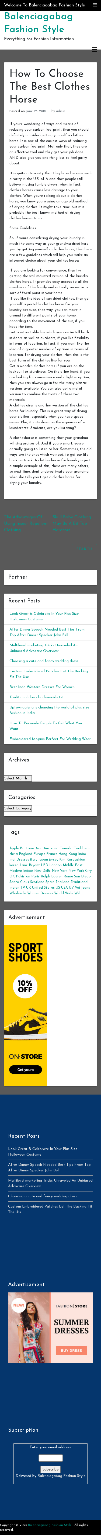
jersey (53, 859)
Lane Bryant (30, 865)
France (51, 854)
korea (14, 865)
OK (12, 876)
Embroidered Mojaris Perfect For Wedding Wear (50, 739)
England (25, 854)
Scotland (37, 882)
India (82, 854)
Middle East (73, 865)
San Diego (82, 876)
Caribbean (82, 848)
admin (60, 111)
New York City (80, 871)
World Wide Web (68, 893)
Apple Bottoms (21, 848)
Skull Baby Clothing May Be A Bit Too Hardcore (72, 523)
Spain (50, 882)
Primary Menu (94, 50)
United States (43, 887)
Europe (39, 854)
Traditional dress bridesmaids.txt (36, 697)
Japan (43, 859)
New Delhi (42, 871)
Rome (68, 876)
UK (28, 887)
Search (84, 549)
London (55, 865)
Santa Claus (19, 882)
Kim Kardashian (72, 859)
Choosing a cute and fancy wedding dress (43, 661)
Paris (35, 876)
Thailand (62, 882)
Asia (39, 848)
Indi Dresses (19, 859)
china (13, 854)
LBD (44, 865)
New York (59, 871)
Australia (51, 848)
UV (71, 887)
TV (22, 887)
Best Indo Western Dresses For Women (42, 687)
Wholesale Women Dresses (31, 893)
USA (64, 887)
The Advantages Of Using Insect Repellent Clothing (26, 523)
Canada (66, 848)
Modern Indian (21, 871)
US (58, 887)
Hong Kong (67, 854)
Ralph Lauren (51, 876)
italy (33, 859)
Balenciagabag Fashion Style (61, 1476)
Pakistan (23, 876)
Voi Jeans (82, 887)
